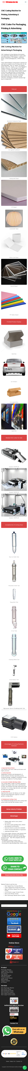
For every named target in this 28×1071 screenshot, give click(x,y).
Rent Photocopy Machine (7, 987)
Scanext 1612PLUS (14, 492)
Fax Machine (4, 973)
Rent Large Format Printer (8, 993)
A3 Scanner (4, 982)
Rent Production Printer (7, 990)
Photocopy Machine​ (6, 969)
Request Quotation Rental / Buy (14, 875)
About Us (12, 1061)
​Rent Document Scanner (7, 992)
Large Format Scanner (7, 978)
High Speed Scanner (6, 975)
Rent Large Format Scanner (8, 994)
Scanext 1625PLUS (14, 518)
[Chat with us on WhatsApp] (25, 1068)
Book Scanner (4, 979)
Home (7, 1061)
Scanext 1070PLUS (14, 466)
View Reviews (23, 1053)
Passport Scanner (5, 980)
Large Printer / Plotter (7, 971)
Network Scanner (5, 976)
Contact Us (19, 1061)
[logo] (12, 2)
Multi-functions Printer (7, 972)
